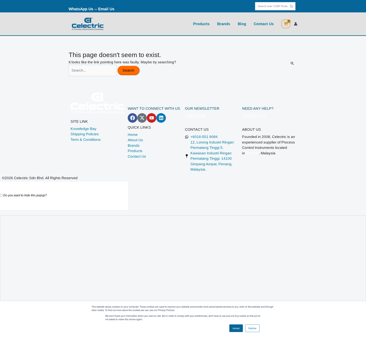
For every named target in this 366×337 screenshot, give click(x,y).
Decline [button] (252, 328)
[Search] (291, 6)
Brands (223, 24)
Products (201, 24)
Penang (252, 153)
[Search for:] (93, 70)
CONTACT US (254, 116)
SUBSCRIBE (195, 116)
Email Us (106, 9)
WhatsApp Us (81, 9)
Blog (242, 24)
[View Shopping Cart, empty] (285, 23)
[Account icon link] (295, 24)
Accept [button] (236, 328)
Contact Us (264, 24)
